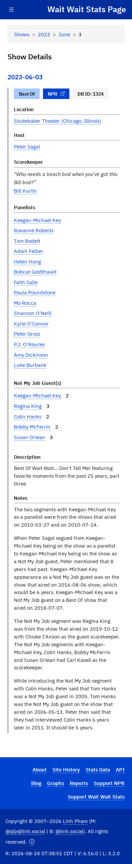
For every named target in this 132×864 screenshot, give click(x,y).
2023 (44, 34)
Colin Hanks (27, 416)
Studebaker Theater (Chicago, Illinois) (57, 120)
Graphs (55, 783)
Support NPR (109, 783)
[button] (32, 841)
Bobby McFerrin (32, 426)
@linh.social (69, 831)
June (64, 34)
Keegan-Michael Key (37, 220)
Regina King (28, 405)
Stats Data (98, 769)
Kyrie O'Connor (31, 323)
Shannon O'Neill (32, 313)
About (39, 769)
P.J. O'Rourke (29, 344)
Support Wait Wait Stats (96, 796)
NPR (52, 94)
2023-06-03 (25, 77)
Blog (36, 783)
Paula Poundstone (35, 292)
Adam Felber (28, 251)
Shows (21, 34)
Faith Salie (26, 282)
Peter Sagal (27, 146)
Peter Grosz (27, 333)
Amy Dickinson (31, 354)
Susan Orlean (29, 437)
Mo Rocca (25, 302)
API (120, 769)
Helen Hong (27, 261)
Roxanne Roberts (33, 230)
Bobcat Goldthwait (35, 271)
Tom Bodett (27, 240)
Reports (79, 783)
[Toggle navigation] (11, 10)
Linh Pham (75, 821)
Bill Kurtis (25, 190)
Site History (66, 769)
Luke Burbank (30, 364)
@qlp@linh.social (25, 831)
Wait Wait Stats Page (86, 9)
